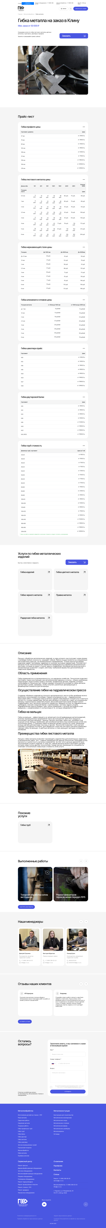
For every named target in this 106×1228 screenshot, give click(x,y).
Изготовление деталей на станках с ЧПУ (30, 1115)
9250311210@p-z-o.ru (75, 962)
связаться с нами (80, 8)
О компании (58, 1161)
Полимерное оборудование (26, 1179)
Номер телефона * (55, 1059)
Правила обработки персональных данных (30, 1218)
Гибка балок (21, 1134)
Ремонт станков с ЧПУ (24, 1187)
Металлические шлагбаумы (62, 1128)
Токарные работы (23, 1126)
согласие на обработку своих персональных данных (67, 1085)
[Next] (86, 861)
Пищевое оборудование (25, 1176)
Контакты (57, 1170)
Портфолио (58, 1166)
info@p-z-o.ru (25, 962)
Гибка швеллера (22, 1142)
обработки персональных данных (74, 1087)
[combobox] (53, 1063)
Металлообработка (25, 1111)
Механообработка (23, 1150)
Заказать (66, 35)
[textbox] (52, 1063)
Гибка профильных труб (25, 1128)
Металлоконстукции (62, 1111)
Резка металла (22, 1117)
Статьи (56, 1174)
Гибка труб (25, 825)
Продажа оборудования (27, 3)
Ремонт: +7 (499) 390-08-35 (62, 1178)
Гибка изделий (27, 572)
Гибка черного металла (31, 595)
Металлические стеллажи (61, 1123)
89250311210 (72, 960)
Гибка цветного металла (67, 572)
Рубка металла (22, 1153)
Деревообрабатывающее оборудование (30, 1168)
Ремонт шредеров (23, 1190)
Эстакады (56, 1134)
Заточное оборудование (25, 1171)
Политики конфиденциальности (71, 1086)
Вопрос (52, 1068)
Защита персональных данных (63, 1215)
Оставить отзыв (25, 1021)
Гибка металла (22, 1139)
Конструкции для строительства (63, 1115)
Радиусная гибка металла (32, 618)
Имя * (52, 1050)
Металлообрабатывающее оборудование (30, 1173)
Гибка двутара (22, 1137)
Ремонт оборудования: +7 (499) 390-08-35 (44, 3)
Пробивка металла (23, 1156)
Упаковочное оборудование (26, 1193)
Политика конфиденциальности (26, 1215)
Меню (64, 8)
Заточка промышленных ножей (27, 1145)
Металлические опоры (60, 1120)
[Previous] (81, 861)
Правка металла (63, 595)
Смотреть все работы (26, 907)
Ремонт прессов (23, 1165)
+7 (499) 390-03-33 (27, 960)
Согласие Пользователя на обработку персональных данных (69, 1219)
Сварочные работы (23, 1120)
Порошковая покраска (24, 1147)
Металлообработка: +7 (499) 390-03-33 (65, 3)
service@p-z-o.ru (58, 1180)
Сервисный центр (25, 1161)
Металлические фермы (60, 1126)
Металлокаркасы (59, 1131)
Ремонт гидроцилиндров (25, 1182)
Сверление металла (24, 1123)
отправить (68, 1091)
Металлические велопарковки (63, 1117)
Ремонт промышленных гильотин (28, 1184)
